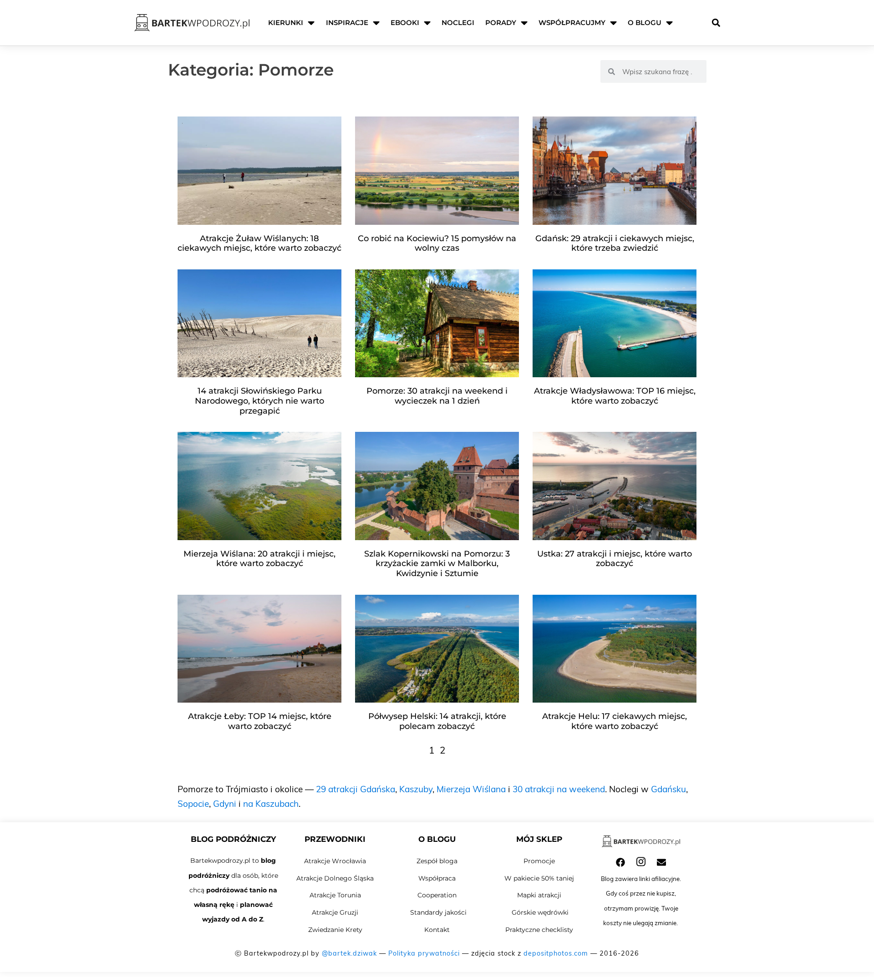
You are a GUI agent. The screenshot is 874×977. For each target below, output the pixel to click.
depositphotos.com (555, 953)
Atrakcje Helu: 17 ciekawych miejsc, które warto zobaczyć (614, 721)
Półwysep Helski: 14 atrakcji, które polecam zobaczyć (437, 721)
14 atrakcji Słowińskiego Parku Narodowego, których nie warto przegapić (259, 400)
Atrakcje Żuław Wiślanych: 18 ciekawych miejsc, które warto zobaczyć (259, 243)
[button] (715, 22)
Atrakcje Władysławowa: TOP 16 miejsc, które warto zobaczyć (615, 396)
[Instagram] (641, 862)
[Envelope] (661, 862)
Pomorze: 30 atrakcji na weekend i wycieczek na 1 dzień (437, 396)
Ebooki (405, 22)
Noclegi (458, 22)
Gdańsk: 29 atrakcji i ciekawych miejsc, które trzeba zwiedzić (614, 243)
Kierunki (285, 22)
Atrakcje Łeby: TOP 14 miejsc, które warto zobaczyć (259, 721)
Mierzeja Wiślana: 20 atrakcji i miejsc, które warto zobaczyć (259, 559)
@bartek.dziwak (349, 953)
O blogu (644, 22)
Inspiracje (347, 22)
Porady (500, 22)
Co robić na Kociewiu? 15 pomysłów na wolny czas (437, 243)
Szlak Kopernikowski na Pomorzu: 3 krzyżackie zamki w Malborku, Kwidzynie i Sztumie (437, 563)
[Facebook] (620, 862)
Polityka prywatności (424, 953)
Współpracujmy (572, 22)
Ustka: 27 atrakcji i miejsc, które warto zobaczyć (614, 559)
